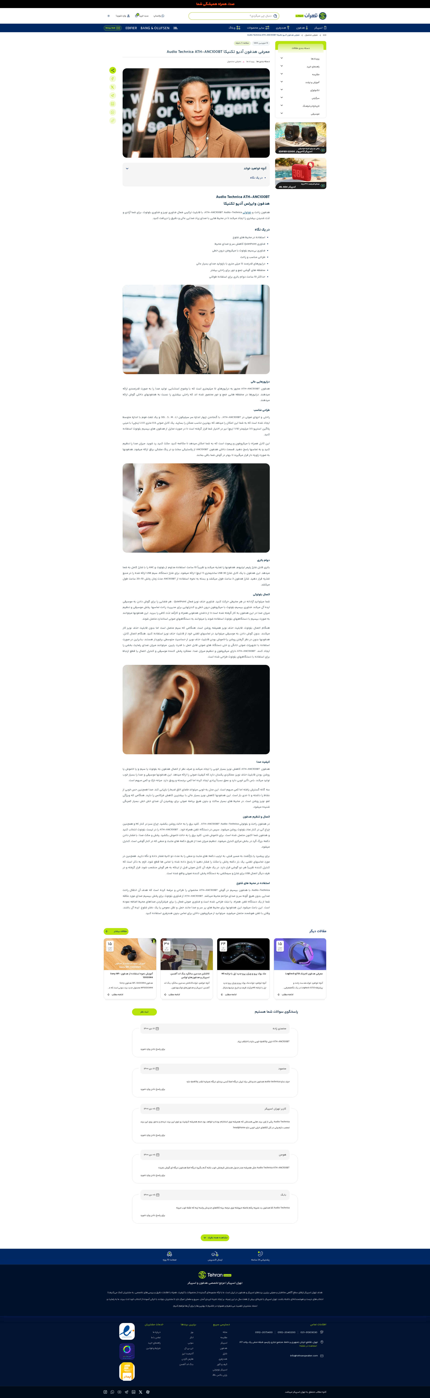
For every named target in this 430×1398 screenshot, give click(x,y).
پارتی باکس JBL (219, 1375)
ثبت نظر (144, 1012)
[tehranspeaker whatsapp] (112, 1392)
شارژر (225, 1354)
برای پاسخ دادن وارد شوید (152, 1049)
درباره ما (157, 1332)
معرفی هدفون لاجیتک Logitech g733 (304, 974)
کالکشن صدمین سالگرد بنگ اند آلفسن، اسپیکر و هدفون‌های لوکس (189, 975)
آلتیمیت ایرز (188, 1354)
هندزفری (223, 1359)
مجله (225, 1332)
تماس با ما (156, 1337)
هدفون (223, 1348)
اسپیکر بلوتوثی (220, 1370)
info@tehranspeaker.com (304, 1356)
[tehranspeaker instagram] (105, 1392)
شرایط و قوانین (153, 1348)
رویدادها (250, 61)
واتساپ (157, 16)
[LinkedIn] (112, 103)
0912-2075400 (264, 1332)
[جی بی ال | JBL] (175, 28)
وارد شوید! (121, 16)
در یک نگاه (256, 178)
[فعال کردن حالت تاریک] (108, 16)
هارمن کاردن (188, 1359)
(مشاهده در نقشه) (308, 1346)
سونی (191, 1343)
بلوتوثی (247, 212)
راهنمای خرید (154, 1343)
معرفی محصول (311, 35)
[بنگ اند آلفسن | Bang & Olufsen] (155, 28)
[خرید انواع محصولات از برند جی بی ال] (215, 4)
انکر (192, 1337)
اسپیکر (224, 1343)
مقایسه (223, 1337)
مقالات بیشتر (120, 931)
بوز (192, 1332)
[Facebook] (112, 78)
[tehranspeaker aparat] (147, 1392)
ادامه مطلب (287, 995)
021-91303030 (308, 1332)
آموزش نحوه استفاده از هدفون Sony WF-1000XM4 (131, 975)
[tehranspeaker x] (141, 1392)
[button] (141, 16)
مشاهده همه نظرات (218, 1238)
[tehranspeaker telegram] (126, 1392)
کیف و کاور (222, 1364)
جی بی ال (189, 1348)
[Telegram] (112, 95)
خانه (324, 35)
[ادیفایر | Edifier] (131, 28)
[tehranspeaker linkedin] (134, 1392)
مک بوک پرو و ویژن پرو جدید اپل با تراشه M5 (244, 974)
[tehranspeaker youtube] (119, 1392)
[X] (112, 87)
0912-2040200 (286, 1332)
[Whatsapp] (112, 112)
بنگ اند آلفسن (186, 1364)
